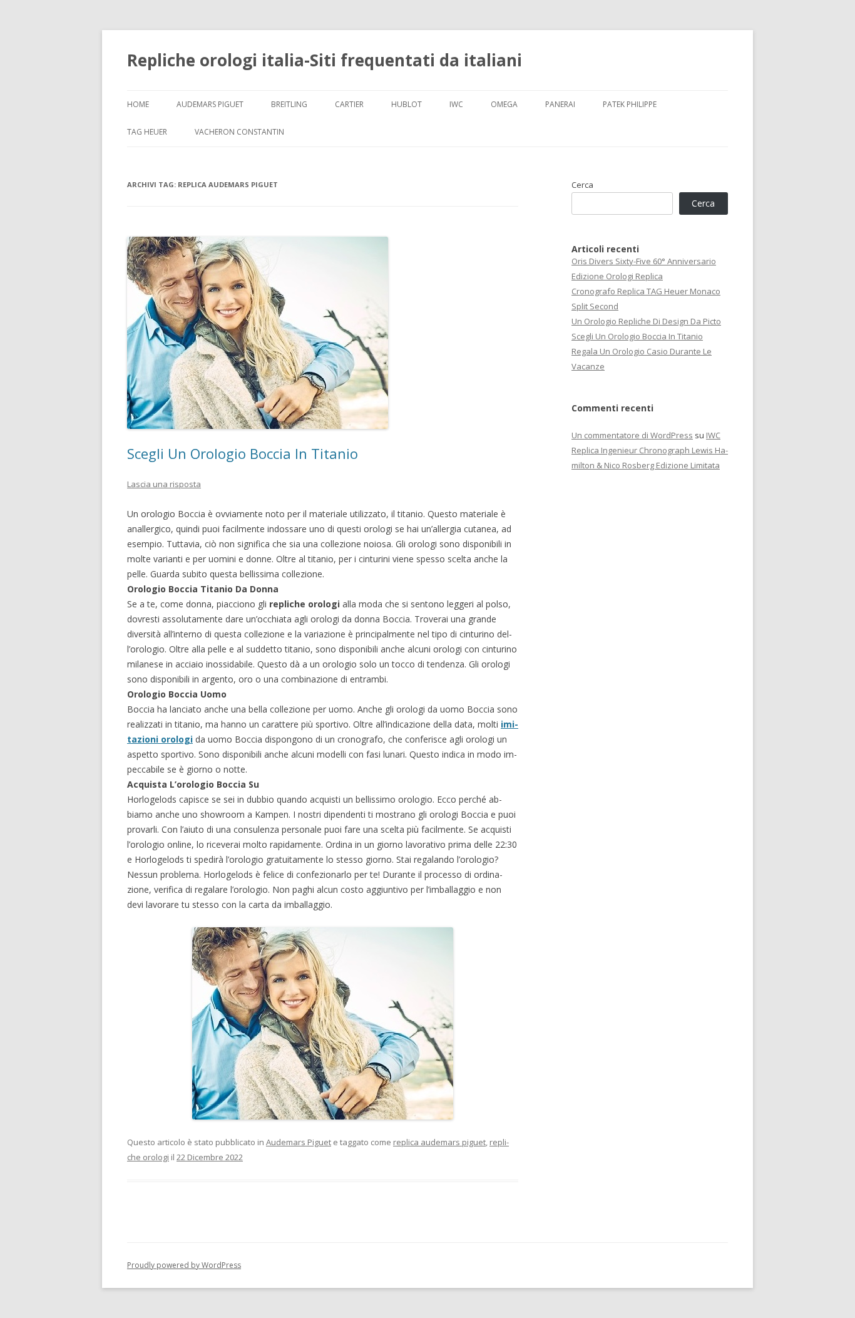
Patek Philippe (630, 104)
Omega (504, 104)
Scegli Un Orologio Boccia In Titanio (242, 453)
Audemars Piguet (210, 104)
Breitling (289, 104)
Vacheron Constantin (239, 131)
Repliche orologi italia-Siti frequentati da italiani (324, 60)
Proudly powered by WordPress (184, 1265)
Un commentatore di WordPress (632, 435)
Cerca (582, 184)
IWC (456, 104)
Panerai (560, 104)
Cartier (349, 104)
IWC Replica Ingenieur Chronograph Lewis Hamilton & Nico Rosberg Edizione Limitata (649, 450)
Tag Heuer (147, 131)
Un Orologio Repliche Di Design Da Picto (646, 321)
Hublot (406, 104)
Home (138, 104)
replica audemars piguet (439, 1142)
